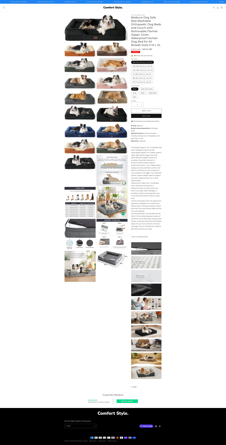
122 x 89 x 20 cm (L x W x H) (142, 66)
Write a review (127, 401)
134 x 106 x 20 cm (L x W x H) (143, 70)
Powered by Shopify (82, 441)
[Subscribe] (94, 426)
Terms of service (112, 441)
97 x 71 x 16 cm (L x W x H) (142, 82)
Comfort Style (73, 441)
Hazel (143, 93)
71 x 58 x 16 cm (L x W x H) (142, 74)
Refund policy (93, 441)
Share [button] (135, 387)
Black (135, 89)
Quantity (133, 101)
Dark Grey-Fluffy (147, 89)
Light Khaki (152, 93)
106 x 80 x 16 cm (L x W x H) (142, 62)
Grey (134, 93)
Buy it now (146, 116)
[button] (4, 8)
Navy (134, 97)
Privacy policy (102, 441)
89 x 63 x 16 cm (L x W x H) (142, 78)
